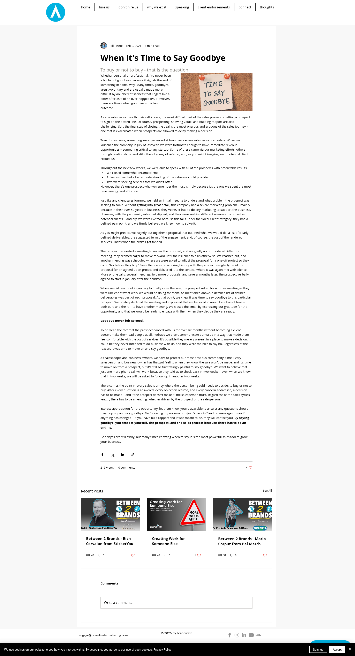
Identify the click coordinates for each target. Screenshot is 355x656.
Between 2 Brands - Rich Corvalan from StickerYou (109, 541)
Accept (337, 649)
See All (267, 490)
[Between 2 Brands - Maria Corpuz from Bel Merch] (242, 514)
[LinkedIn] (244, 635)
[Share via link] (133, 455)
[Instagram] (237, 635)
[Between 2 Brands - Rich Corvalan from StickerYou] (110, 514)
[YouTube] (251, 635)
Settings (318, 649)
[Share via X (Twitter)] (112, 455)
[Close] (350, 649)
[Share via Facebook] (102, 455)
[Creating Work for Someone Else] (176, 514)
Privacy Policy (162, 649)
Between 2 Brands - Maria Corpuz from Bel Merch (242, 541)
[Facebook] (230, 635)
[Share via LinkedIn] (122, 455)
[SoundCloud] (258, 635)
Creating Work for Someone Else (168, 541)
